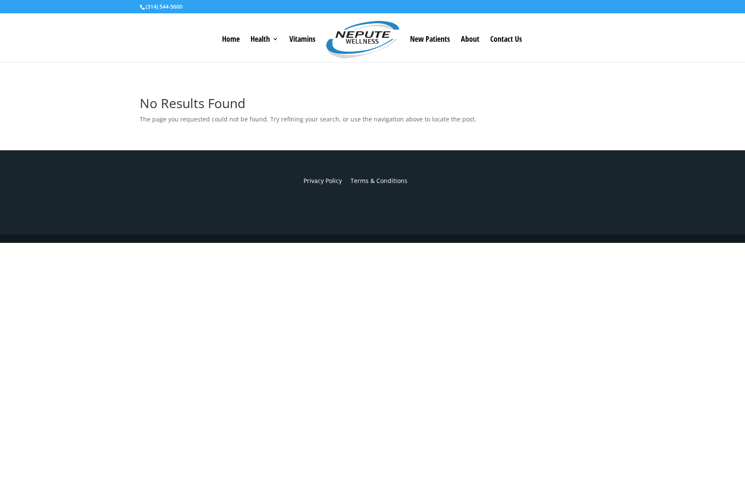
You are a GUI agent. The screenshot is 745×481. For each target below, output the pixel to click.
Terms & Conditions (374, 181)
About (470, 40)
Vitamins (302, 40)
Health (260, 40)
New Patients (430, 40)
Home (231, 40)
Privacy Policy (323, 181)
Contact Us (506, 40)
